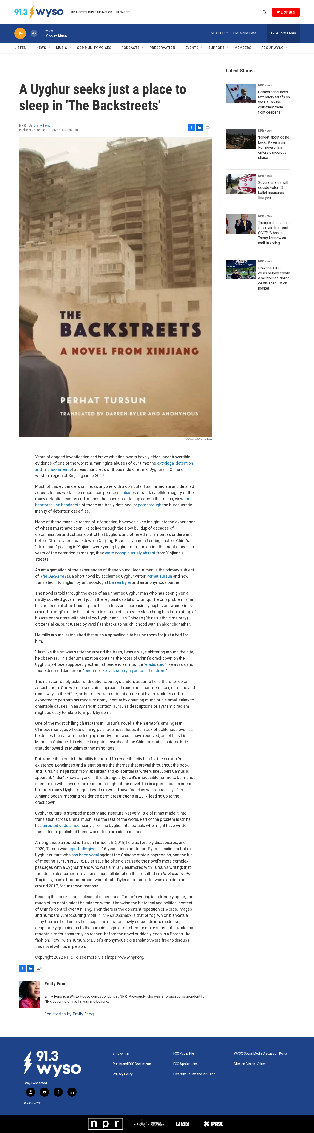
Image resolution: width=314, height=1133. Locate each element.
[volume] (34, 33)
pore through (149, 505)
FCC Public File (183, 1053)
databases (126, 492)
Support (216, 48)
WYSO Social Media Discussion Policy (261, 1053)
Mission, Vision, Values (250, 1064)
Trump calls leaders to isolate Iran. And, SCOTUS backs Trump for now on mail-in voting (274, 233)
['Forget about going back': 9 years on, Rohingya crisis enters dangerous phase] (241, 139)
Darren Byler (120, 582)
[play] (20, 33)
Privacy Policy (123, 1074)
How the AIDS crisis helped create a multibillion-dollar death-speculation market (274, 278)
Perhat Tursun (159, 576)
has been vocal (85, 854)
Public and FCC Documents (132, 1064)
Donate (288, 12)
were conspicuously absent (130, 553)
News (41, 48)
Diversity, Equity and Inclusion (194, 1074)
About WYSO (272, 48)
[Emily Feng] (29, 994)
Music (61, 48)
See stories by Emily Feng (69, 1014)
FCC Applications (185, 1064)
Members (242, 48)
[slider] (41, 33)
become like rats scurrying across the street (125, 670)
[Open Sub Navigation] (30, 48)
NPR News (265, 85)
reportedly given (83, 848)
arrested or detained (61, 825)
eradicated (154, 664)
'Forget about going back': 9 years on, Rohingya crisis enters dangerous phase (273, 147)
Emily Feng (42, 125)
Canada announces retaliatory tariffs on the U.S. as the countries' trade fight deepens (274, 102)
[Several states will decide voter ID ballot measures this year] (241, 184)
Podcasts (130, 48)
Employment (122, 1053)
